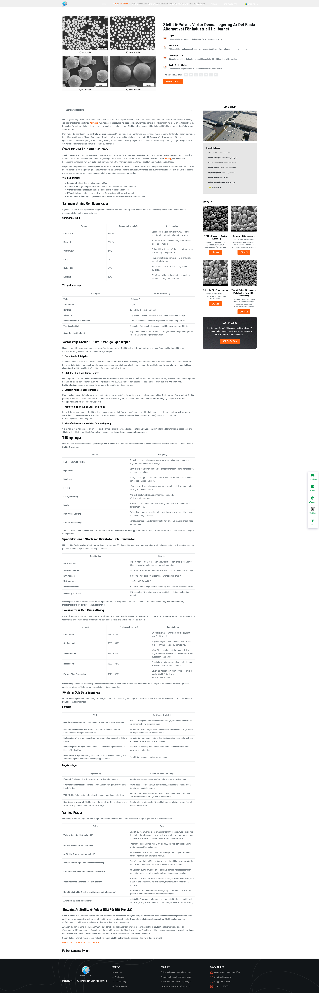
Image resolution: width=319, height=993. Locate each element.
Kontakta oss (230, 4)
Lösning (134, 4)
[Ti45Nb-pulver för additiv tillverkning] (215, 219)
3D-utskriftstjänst (178, 4)
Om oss (198, 4)
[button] (186, 74)
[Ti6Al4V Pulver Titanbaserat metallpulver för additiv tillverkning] (244, 273)
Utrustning (153, 4)
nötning (168, 158)
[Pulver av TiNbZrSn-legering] (215, 273)
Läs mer (215, 252)
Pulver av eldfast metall (218, 177)
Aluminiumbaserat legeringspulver (222, 162)
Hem (104, 4)
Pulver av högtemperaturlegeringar (222, 157)
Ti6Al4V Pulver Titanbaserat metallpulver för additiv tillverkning (243, 293)
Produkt (117, 4)
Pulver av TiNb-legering (244, 236)
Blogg (214, 4)
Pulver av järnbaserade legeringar (222, 182)
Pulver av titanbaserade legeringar (222, 167)
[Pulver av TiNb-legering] (244, 219)
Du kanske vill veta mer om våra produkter (80, 942)
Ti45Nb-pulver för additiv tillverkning (215, 237)
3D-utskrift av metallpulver (219, 152)
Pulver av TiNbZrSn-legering (215, 290)
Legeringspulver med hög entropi (221, 172)
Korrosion (94, 123)
